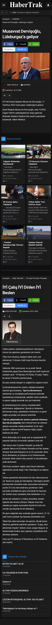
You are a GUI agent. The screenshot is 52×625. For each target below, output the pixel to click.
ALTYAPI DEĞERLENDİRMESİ (16, 590)
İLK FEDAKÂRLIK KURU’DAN (15, 573)
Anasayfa (6, 19)
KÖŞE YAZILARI (17, 278)
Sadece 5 (7, 582)
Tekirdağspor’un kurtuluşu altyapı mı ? (20, 608)
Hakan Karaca (12, 342)
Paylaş (10, 44)
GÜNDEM (15, 19)
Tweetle (23, 44)
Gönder (36, 44)
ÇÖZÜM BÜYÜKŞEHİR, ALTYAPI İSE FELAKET (23, 599)
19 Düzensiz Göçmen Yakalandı (25, 12)
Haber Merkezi (12, 85)
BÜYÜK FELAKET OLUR (13, 564)
